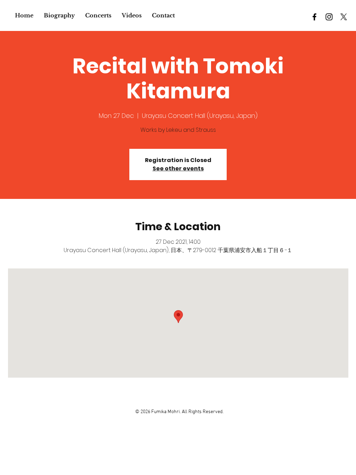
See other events (178, 168)
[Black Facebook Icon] (314, 17)
